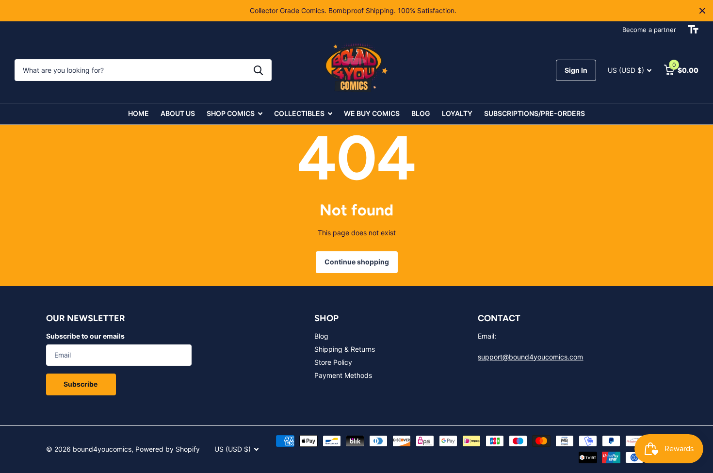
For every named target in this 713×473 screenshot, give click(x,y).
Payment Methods (343, 375)
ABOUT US (178, 113)
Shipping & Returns (344, 349)
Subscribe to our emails (85, 336)
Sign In (576, 70)
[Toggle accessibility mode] (693, 29)
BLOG (420, 113)
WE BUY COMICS (372, 113)
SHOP (326, 318)
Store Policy (333, 362)
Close (702, 10)
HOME (138, 113)
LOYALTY (457, 113)
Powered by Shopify (167, 449)
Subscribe (81, 384)
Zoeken (258, 70)
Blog (321, 336)
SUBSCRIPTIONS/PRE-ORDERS (534, 113)
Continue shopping (356, 262)
